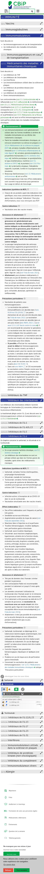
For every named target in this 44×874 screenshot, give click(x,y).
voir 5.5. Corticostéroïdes (26, 99)
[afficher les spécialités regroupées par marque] (3, 689)
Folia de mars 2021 (17, 317)
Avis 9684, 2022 (26, 323)
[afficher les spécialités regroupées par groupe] (9, 689)
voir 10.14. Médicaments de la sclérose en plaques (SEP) (23, 145)
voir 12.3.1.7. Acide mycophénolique (27, 112)
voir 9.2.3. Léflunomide (18, 102)
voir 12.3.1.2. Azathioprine (21, 107)
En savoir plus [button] (9, 865)
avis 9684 (19, 366)
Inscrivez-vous (11, 854)
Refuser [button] (8, 870)
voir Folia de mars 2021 (29, 272)
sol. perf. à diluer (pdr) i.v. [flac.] (12, 699)
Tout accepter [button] (21, 870)
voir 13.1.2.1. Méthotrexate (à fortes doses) (17, 104)
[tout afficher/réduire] (40, 694)
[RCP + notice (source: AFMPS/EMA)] (6, 702)
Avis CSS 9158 (19, 364)
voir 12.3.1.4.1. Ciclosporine (20, 110)
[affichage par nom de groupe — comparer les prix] (3, 702)
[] (10, 697)
